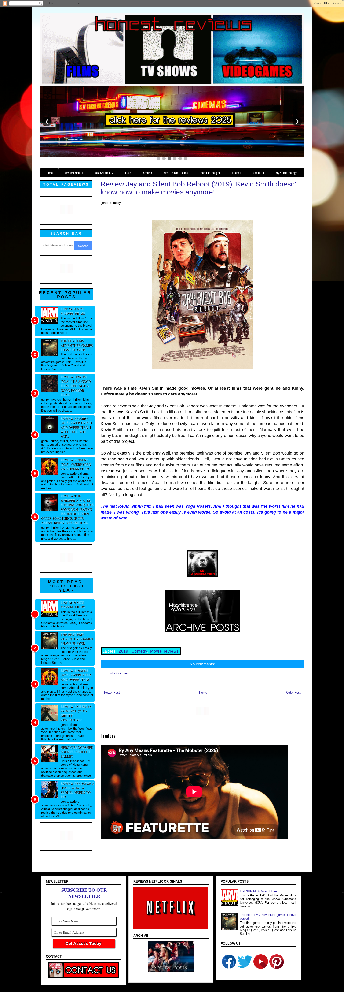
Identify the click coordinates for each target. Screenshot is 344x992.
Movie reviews (164, 651)
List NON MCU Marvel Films (73, 311)
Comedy (139, 651)
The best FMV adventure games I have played (77, 345)
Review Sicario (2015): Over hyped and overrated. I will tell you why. (76, 427)
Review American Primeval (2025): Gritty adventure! (76, 713)
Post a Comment (117, 673)
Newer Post (112, 692)
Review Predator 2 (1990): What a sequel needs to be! (77, 790)
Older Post (293, 692)
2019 (123, 651)
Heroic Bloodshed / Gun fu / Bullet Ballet (77, 752)
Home (203, 692)
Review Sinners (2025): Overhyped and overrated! (76, 464)
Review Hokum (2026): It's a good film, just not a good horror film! (76, 386)
